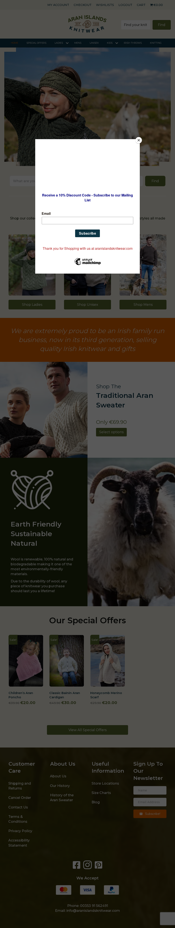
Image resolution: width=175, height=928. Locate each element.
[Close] (139, 140)
